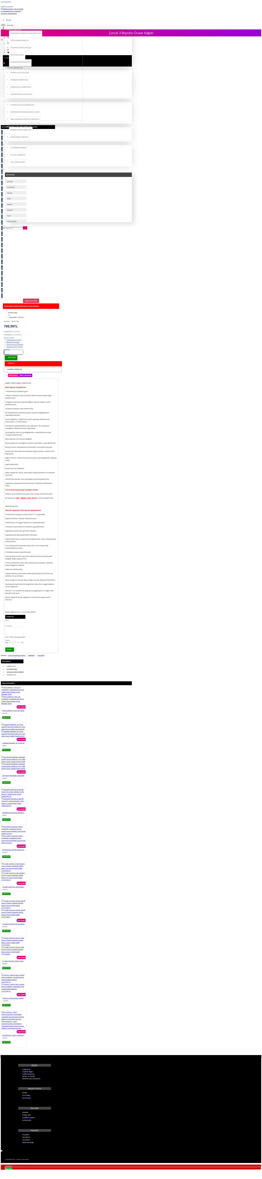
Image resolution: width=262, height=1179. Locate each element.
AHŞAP (9, 198)
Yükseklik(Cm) (8, 335)
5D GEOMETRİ (11, 187)
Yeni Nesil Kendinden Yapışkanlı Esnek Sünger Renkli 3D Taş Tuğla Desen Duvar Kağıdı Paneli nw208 (14, 775)
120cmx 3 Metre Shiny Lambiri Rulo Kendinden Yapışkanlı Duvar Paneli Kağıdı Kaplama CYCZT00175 (14, 998)
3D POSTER (41, 655)
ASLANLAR (10, 210)
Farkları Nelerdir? (31, 301)
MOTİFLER (10, 181)
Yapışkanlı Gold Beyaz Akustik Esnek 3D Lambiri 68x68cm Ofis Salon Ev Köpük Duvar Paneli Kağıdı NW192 (14, 813)
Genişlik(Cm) (7, 331)
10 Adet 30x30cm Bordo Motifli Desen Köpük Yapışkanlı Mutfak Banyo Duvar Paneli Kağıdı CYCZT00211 (14, 924)
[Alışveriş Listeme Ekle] (4, 720)
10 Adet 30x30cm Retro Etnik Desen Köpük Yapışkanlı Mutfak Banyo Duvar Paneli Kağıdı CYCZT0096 (14, 961)
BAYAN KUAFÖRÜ (11, 221)
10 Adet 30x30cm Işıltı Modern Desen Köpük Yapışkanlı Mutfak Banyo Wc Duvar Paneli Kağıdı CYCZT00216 (14, 887)
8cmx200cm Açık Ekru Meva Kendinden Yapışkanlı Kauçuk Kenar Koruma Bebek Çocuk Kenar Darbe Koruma (14, 850)
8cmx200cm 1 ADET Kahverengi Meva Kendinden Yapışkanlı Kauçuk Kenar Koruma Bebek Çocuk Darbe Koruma (14, 1035)
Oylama (7, 640)
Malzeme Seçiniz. (9, 338)
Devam (9, 649)
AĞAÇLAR (9, 193)
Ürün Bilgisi (13, 375)
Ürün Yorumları (25, 375)
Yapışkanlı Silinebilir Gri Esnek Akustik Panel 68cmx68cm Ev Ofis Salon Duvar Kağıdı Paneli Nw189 (14, 743)
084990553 (31, 655)
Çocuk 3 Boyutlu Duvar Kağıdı (16, 655)
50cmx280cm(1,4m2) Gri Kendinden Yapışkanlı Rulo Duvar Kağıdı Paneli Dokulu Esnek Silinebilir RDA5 (14, 710)
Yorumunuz (8, 626)
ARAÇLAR (9, 204)
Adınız (7, 620)
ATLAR (9, 215)
